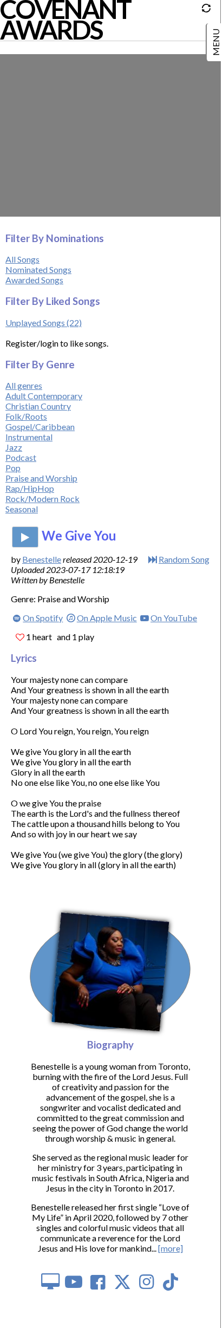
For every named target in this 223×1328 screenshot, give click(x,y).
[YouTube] (74, 1281)
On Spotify (43, 618)
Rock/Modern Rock (42, 498)
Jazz (13, 447)
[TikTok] (171, 1281)
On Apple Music (106, 618)
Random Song (184, 559)
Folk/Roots (26, 416)
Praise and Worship (41, 478)
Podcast (20, 457)
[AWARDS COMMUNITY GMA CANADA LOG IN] (215, 38)
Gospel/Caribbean (40, 426)
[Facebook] (98, 1281)
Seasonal (21, 509)
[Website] (49, 1281)
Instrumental (29, 437)
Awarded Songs (34, 280)
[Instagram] (146, 1281)
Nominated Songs (38, 269)
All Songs (22, 259)
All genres (23, 385)
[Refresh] (209, 11)
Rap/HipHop (29, 488)
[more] (170, 1248)
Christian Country (38, 406)
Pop (13, 468)
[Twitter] (122, 1281)
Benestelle (41, 559)
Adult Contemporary (43, 395)
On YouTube (173, 618)
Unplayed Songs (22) (43, 322)
